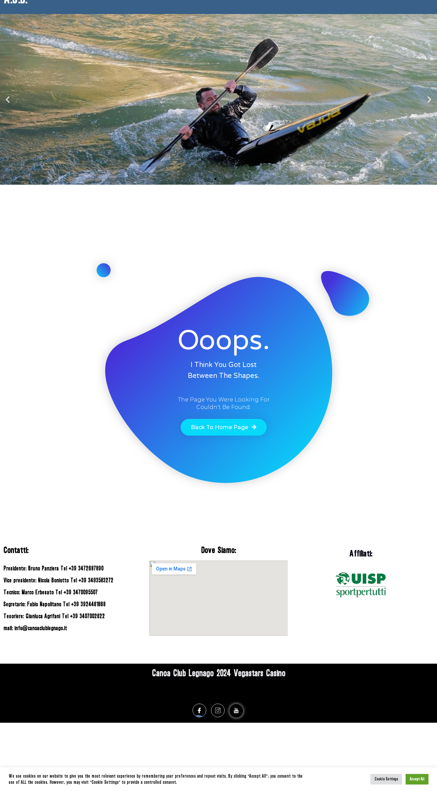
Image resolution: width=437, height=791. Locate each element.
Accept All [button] (417, 779)
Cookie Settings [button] (386, 779)
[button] (209, 179)
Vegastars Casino (259, 673)
